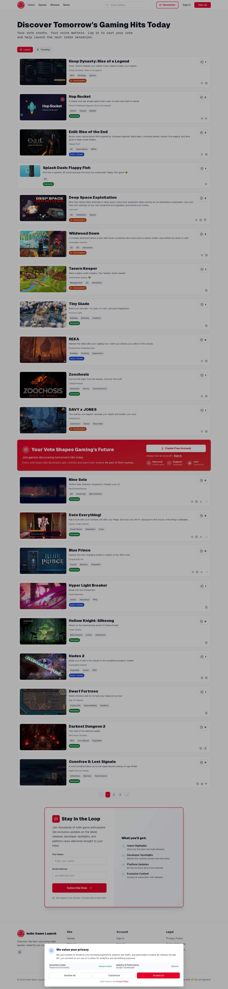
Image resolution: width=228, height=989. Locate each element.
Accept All (158, 975)
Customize (114, 975)
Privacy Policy (122, 981)
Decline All (70, 975)
